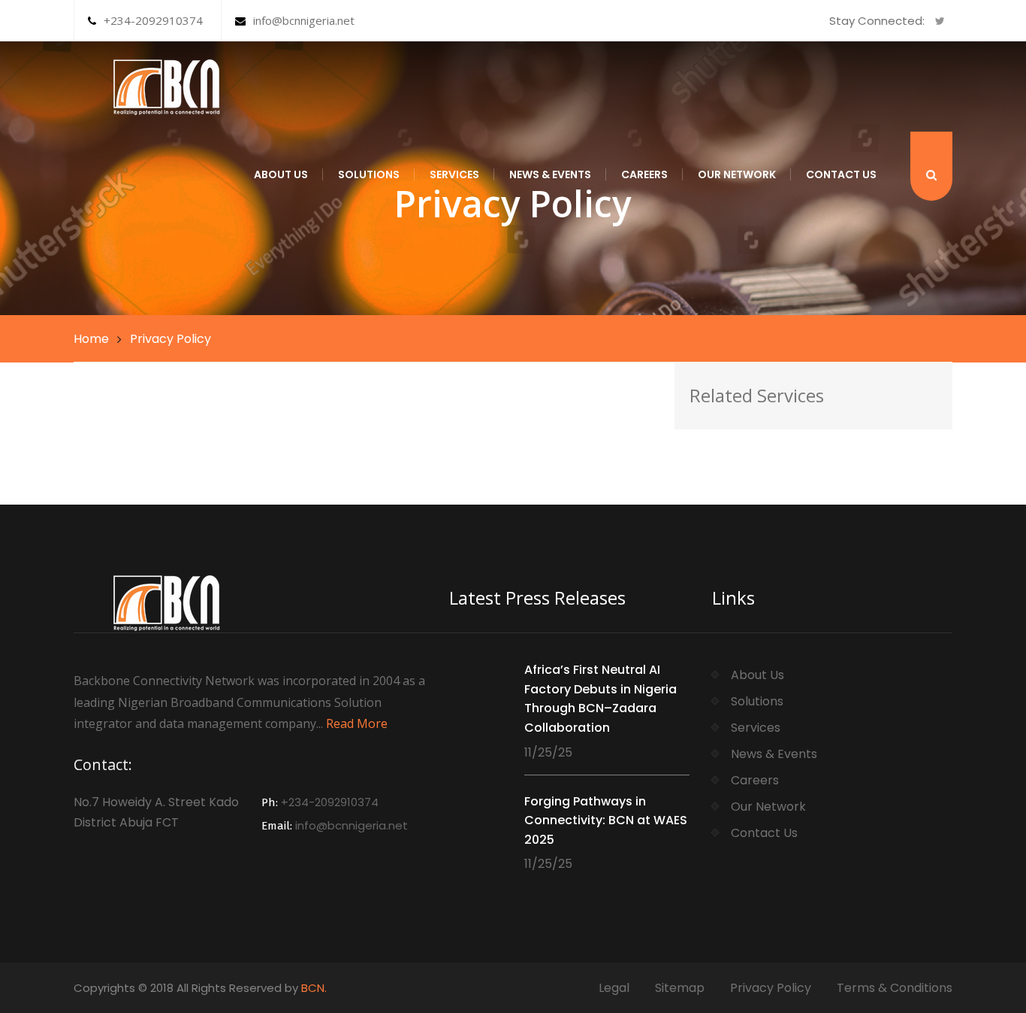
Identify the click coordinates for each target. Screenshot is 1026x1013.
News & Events (550, 174)
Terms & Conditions (894, 987)
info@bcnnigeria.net (304, 20)
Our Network (737, 174)
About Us (281, 174)
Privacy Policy (770, 987)
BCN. (314, 988)
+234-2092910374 (153, 20)
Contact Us (841, 174)
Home (91, 338)
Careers (644, 174)
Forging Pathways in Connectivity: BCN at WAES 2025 (605, 820)
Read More (357, 723)
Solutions (369, 174)
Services (454, 174)
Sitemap (680, 987)
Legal (614, 987)
